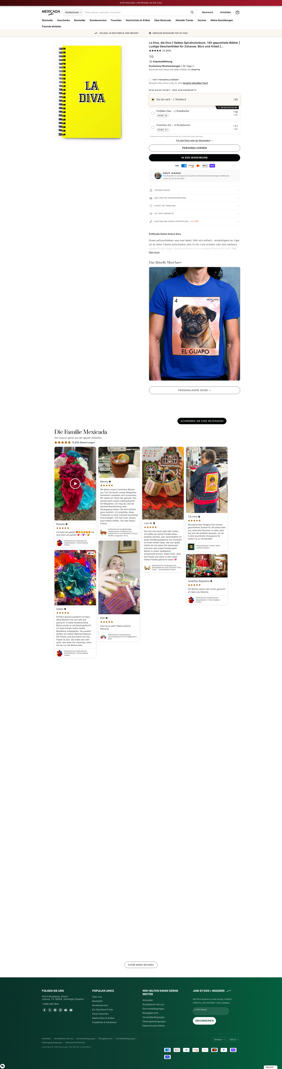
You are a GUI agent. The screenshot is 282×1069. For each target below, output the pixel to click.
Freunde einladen (51, 26)
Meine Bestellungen (222, 20)
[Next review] (237, 176)
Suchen (202, 20)
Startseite (47, 20)
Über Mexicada (162, 20)
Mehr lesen (154, 252)
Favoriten (116, 20)
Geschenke (63, 20)
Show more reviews (141, 964)
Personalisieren (194, 147)
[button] (141, 33)
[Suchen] (192, 12)
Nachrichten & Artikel (138, 20)
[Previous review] (152, 176)
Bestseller (79, 20)
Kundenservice (98, 20)
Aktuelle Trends (184, 20)
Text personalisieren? (165, 80)
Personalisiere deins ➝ (194, 390)
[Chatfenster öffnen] (2, 1066)
